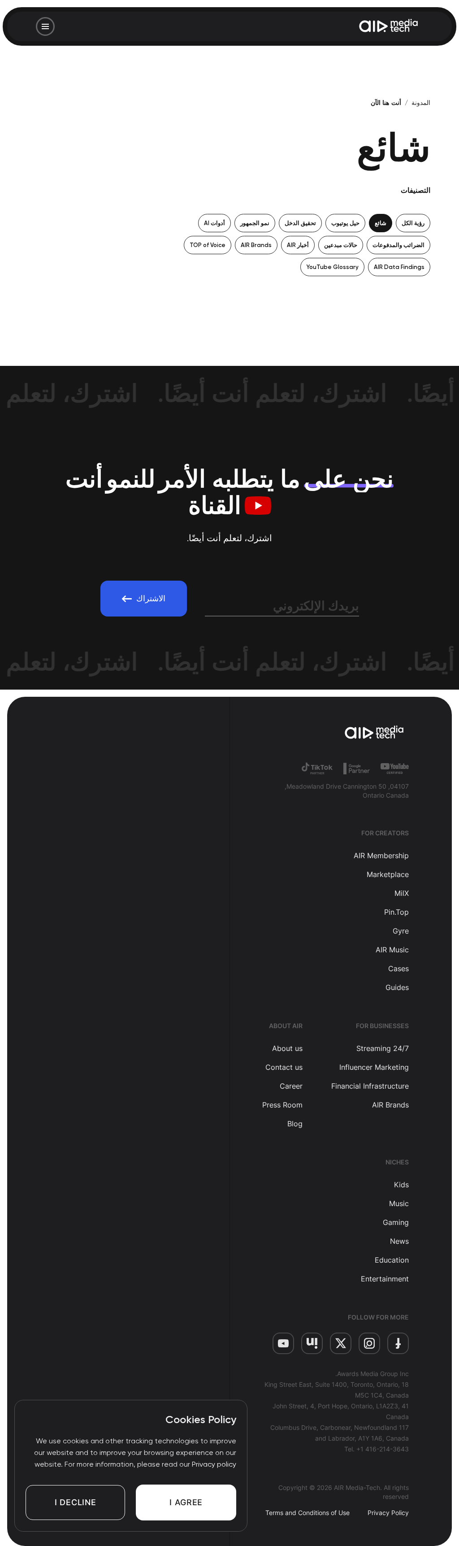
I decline (75, 1502)
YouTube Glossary (332, 267)
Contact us (284, 1067)
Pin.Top (396, 912)
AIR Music (392, 949)
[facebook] (398, 1343)
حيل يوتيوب (345, 223)
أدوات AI (214, 223)
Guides (397, 987)
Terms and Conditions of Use (307, 1512)
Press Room (282, 1104)
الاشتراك (150, 598)
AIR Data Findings (399, 267)
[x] (340, 1343)
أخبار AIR (298, 245)
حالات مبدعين (340, 245)
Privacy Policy (388, 1512)
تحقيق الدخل (300, 223)
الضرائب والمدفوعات (398, 245)
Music (399, 1203)
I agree (186, 1502)
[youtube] (283, 1343)
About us (287, 1048)
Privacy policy (214, 1464)
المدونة (420, 102)
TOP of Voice (207, 245)
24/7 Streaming (382, 1048)
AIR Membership (381, 855)
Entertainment (385, 1278)
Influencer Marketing (374, 1067)
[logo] (334, 733)
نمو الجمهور (254, 223)
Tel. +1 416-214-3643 (376, 1449)
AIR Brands (256, 245)
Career (291, 1085)
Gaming (396, 1222)
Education (392, 1259)
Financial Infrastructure (370, 1085)
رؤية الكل (413, 223)
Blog (295, 1123)
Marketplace (388, 874)
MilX (401, 893)
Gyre (401, 930)
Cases (398, 968)
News (399, 1241)
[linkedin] (312, 1343)
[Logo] (389, 26)
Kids (401, 1184)
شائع (380, 223)
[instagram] (369, 1343)
